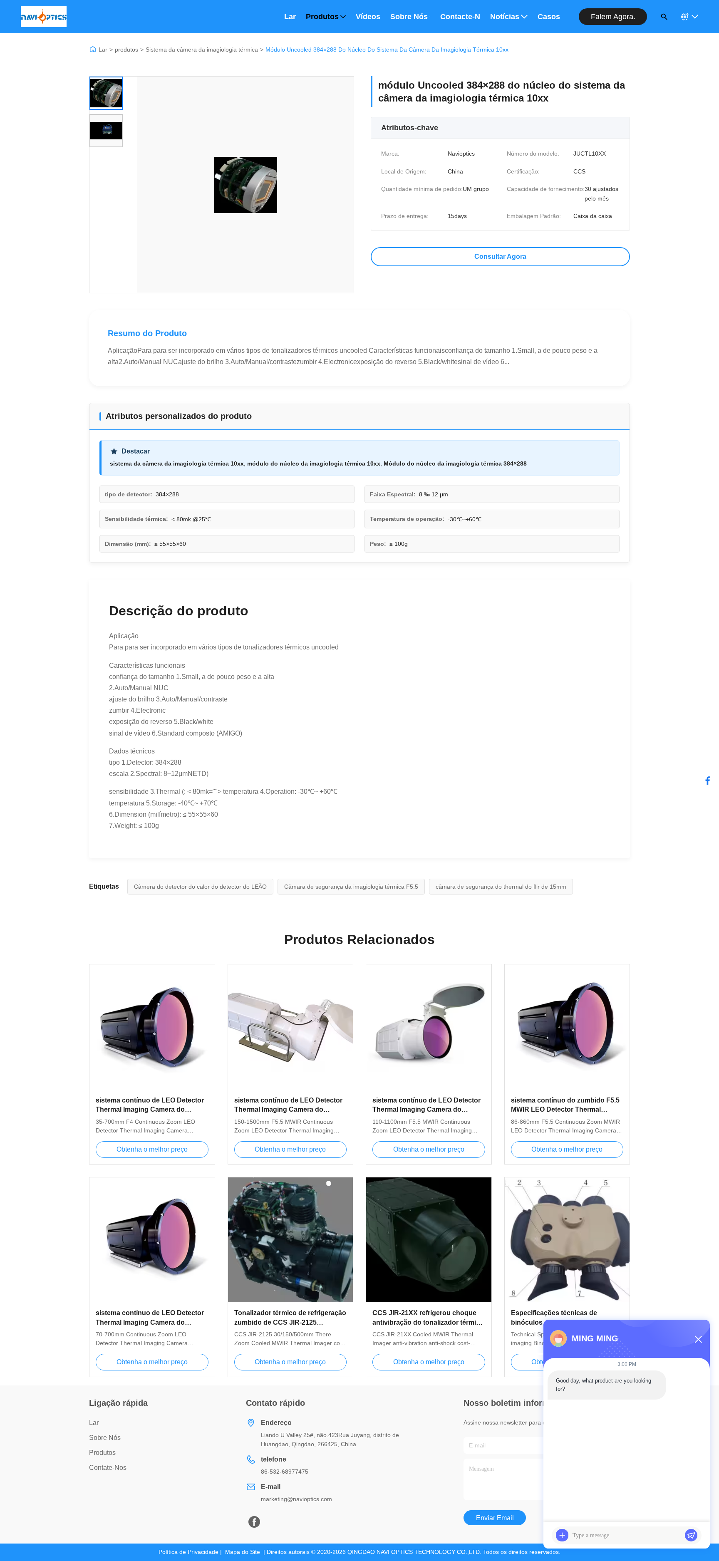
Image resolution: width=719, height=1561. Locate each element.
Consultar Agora (500, 256)
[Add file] (562, 1535)
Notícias (504, 16)
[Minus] (698, 1339)
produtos (126, 49)
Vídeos (368, 16)
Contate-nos (107, 1467)
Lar (290, 16)
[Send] (691, 1535)
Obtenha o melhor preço (152, 1149)
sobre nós (105, 1437)
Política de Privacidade (188, 1552)
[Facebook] (708, 780)
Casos (549, 16)
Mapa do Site (242, 1552)
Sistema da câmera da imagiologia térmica (202, 49)
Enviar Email (495, 1517)
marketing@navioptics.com (296, 1499)
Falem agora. (613, 16)
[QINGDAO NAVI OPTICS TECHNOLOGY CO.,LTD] (44, 16)
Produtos (322, 16)
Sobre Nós (409, 16)
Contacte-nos (460, 16)
